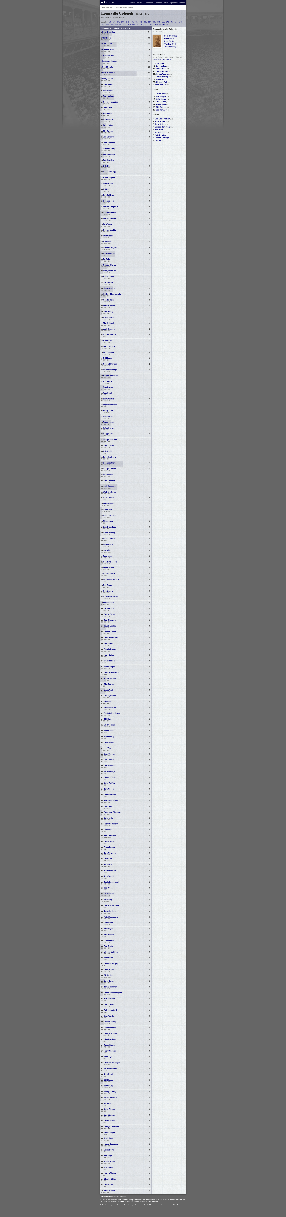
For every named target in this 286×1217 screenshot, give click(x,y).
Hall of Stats (107, 2)
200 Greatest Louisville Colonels (115, 28)
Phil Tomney (161, 107)
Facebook (179, 1200)
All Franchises (163, 24)
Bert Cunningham (162, 118)
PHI (116, 24)
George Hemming (162, 127)
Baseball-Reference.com (152, 1205)
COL (145, 22)
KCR (158, 22)
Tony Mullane (160, 124)
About (132, 3)
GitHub (122, 1202)
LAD (167, 22)
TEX (147, 24)
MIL (176, 22)
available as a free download (149, 1202)
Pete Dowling (160, 135)
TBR (142, 24)
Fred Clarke (169, 41)
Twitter (171, 1200)
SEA (129, 24)
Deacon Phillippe (162, 137)
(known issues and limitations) (162, 59)
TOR (151, 24)
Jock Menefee (161, 132)
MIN (180, 22)
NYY (107, 24)
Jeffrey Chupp (133, 1200)
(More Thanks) (177, 1205)
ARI (110, 22)
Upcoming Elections (177, 3)
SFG (133, 24)
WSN (156, 24)
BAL (118, 22)
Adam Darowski (123, 1200)
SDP (124, 24)
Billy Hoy (160, 79)
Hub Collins (161, 101)
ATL (114, 22)
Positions (158, 3)
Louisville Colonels (106, 1197)
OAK (112, 24)
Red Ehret (159, 129)
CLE (140, 22)
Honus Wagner (162, 74)
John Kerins (161, 99)
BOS (122, 22)
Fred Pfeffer (161, 104)
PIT (120, 24)
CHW (132, 22)
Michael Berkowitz (147, 1200)
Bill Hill (158, 140)
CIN (136, 22)
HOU (154, 22)
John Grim (159, 63)
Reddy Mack (161, 68)
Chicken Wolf (170, 44)
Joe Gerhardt (161, 109)
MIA (172, 22)
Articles (140, 3)
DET (149, 22)
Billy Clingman (162, 71)
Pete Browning (170, 35)
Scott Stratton (161, 121)
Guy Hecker (169, 38)
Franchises (149, 3)
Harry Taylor (161, 96)
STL (138, 24)
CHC (127, 22)
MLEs (166, 3)
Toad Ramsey (170, 46)
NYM (102, 24)
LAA (163, 22)
